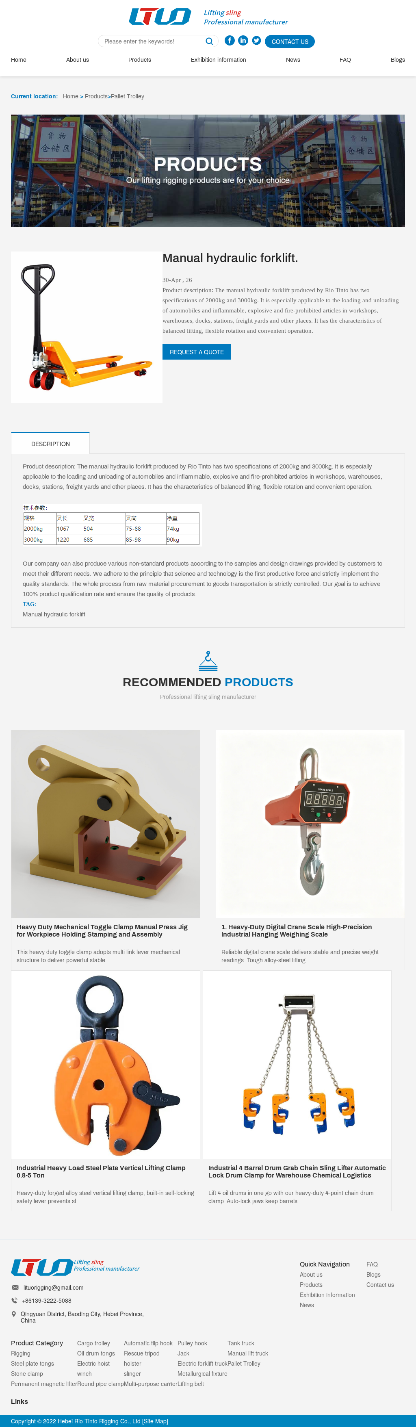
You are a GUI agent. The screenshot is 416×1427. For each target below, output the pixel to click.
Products (139, 60)
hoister (132, 1363)
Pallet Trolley (127, 96)
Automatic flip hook (148, 1343)
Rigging (20, 1353)
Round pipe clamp (100, 1383)
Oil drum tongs (96, 1353)
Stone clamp (27, 1373)
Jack (183, 1353)
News (293, 60)
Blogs (398, 60)
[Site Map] (155, 1421)
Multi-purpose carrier (151, 1383)
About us (77, 60)
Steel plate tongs (32, 1363)
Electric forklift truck (203, 1363)
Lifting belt (191, 1383)
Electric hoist (93, 1363)
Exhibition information (218, 60)
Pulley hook (192, 1343)
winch (84, 1373)
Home (18, 60)
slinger (132, 1373)
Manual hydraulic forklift (54, 614)
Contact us (380, 1284)
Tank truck (241, 1343)
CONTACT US (290, 41)
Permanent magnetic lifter (44, 1383)
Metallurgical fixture (203, 1373)
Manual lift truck (248, 1353)
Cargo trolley (93, 1343)
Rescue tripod (142, 1353)
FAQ (345, 60)
